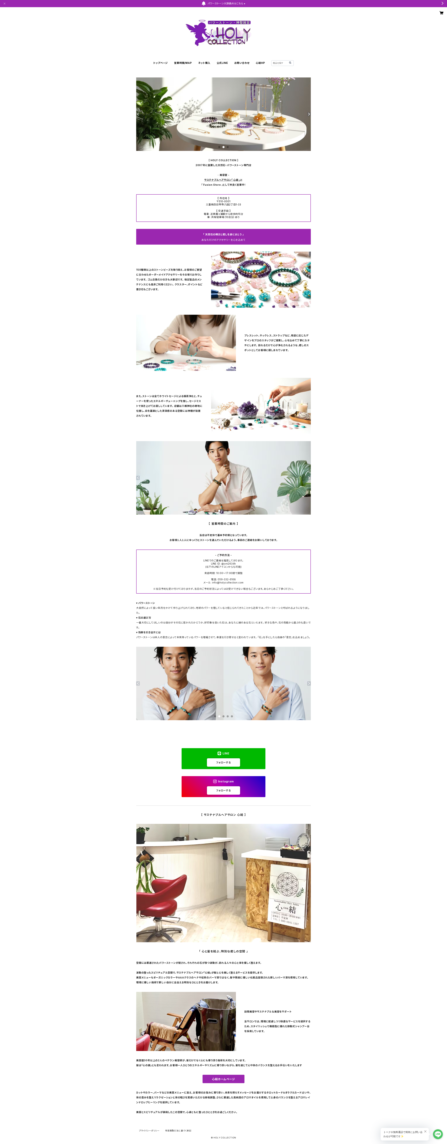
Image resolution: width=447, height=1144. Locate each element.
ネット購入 (204, 62)
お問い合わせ (242, 62)
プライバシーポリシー (149, 1130)
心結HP (260, 62)
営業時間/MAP (183, 62)
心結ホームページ (223, 1079)
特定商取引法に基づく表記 (178, 1130)
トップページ (160, 62)
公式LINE (222, 62)
